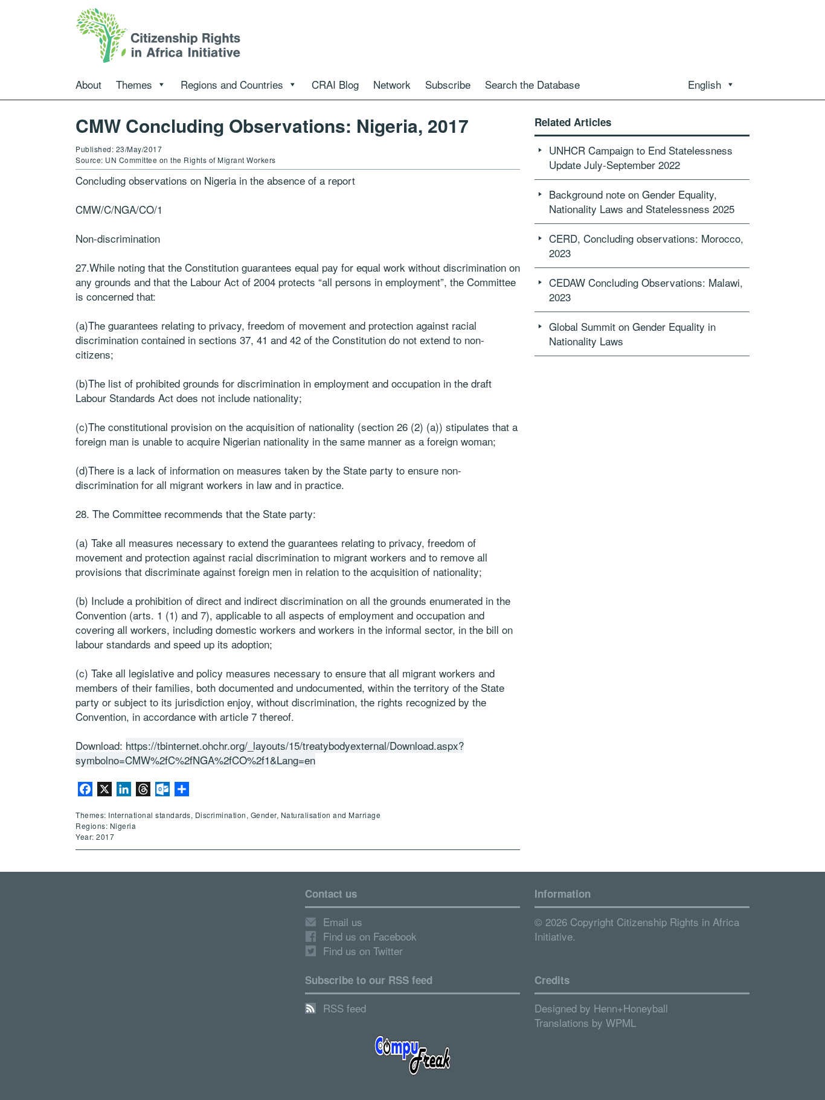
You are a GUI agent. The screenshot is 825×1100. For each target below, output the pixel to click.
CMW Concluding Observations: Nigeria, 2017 (272, 125)
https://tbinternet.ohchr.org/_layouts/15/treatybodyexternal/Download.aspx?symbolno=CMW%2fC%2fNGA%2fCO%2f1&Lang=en (269, 752)
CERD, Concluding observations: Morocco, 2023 (646, 245)
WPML (621, 1022)
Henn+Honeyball (631, 1007)
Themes (134, 84)
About (88, 84)
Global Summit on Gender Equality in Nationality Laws (632, 333)
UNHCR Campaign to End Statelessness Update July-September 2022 (641, 157)
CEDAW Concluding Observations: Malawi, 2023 (646, 289)
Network (392, 84)
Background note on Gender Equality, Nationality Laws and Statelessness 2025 (641, 201)
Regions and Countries (232, 84)
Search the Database (532, 84)
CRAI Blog (335, 84)
